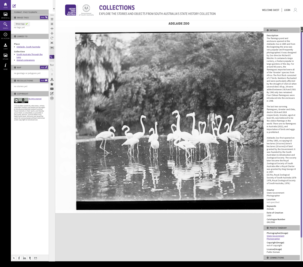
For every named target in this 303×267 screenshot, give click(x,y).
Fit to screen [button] (52, 23)
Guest (276, 10)
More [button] (5, 69)
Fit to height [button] (52, 33)
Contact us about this (52, 88)
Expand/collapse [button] (302, 29)
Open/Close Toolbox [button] (54, 6)
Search (5, 28)
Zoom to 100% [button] (52, 42)
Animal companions (26, 60)
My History (5, 38)
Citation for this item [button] (52, 98)
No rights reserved (35, 99)
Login (5, 49)
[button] (52, 57)
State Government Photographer (275, 237)
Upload (5, 59)
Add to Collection (52, 84)
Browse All (5, 18)
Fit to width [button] (52, 28)
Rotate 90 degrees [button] (52, 38)
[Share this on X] (13, 256)
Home (5, 8)
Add (42, 17)
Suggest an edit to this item (14, 6)
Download (52, 79)
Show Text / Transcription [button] (52, 65)
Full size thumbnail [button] (52, 19)
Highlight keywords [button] (52, 74)
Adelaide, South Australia (28, 46)
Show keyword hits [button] (52, 69)
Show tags (20, 24)
